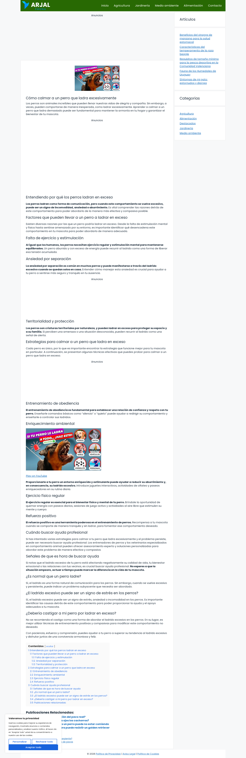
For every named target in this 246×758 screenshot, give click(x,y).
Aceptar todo (33, 747)
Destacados (188, 123)
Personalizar (20, 741)
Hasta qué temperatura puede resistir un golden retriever (72, 727)
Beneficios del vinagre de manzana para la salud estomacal (196, 38)
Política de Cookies (148, 753)
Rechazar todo (44, 741)
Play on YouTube (36, 476)
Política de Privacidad (108, 753)
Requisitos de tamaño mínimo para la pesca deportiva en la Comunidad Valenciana (199, 62)
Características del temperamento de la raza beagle (197, 50)
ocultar (49, 646)
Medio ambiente (167, 6)
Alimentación (193, 6)
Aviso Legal (129, 753)
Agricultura (122, 6)
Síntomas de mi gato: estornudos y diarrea (194, 81)
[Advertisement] (97, 37)
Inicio (105, 6)
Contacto (215, 6)
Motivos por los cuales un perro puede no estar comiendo (71, 724)
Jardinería (142, 6)
